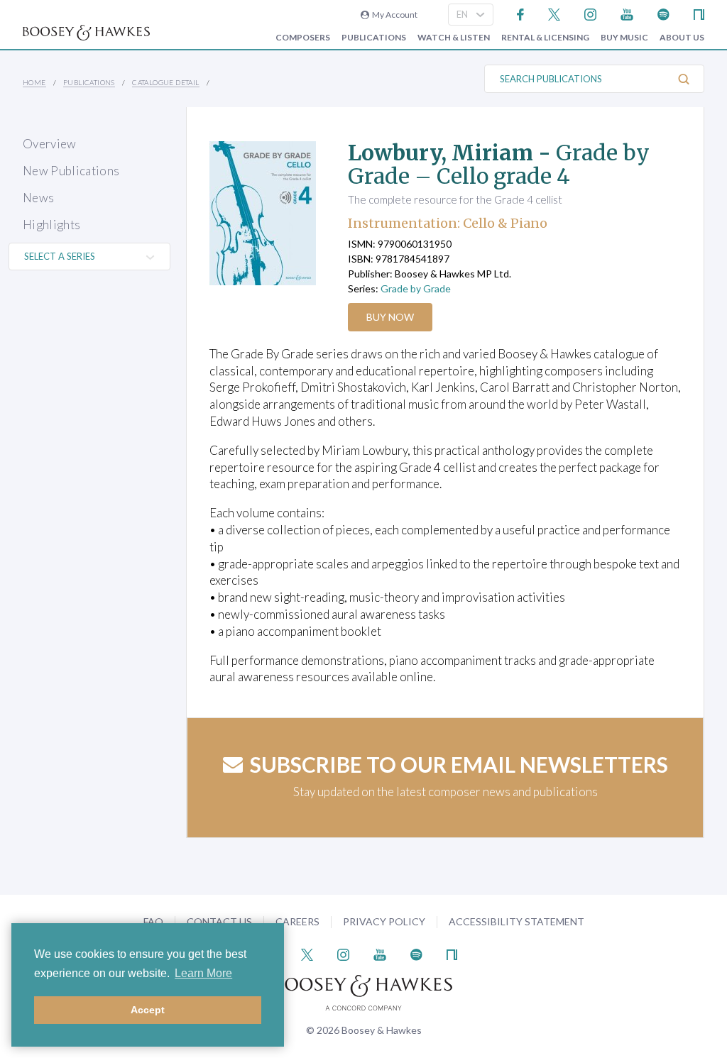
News (38, 197)
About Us (682, 38)
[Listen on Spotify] (663, 13)
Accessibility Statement (516, 921)
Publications (373, 38)
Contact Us (219, 921)
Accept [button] (148, 1009)
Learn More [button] (203, 973)
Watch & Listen (453, 38)
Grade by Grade (416, 288)
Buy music (624, 38)
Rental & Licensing (545, 38)
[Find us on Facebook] (521, 13)
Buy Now (390, 317)
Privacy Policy (384, 921)
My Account (393, 14)
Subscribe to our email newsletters (459, 764)
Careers (297, 921)
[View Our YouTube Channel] (627, 13)
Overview (50, 143)
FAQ (153, 921)
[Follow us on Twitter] (554, 13)
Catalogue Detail (165, 82)
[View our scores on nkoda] (699, 13)
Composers (302, 38)
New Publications (71, 170)
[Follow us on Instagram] (590, 13)
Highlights (51, 224)
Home (34, 82)
